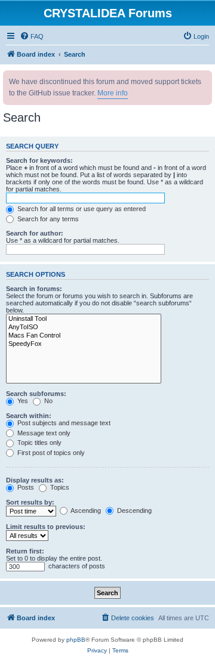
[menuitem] (32, 36)
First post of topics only (50, 452)
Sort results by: (30, 502)
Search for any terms (47, 218)
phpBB (75, 639)
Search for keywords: (39, 160)
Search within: (28, 415)
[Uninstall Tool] (83, 319)
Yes (22, 400)
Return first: (25, 551)
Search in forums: (34, 288)
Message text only (43, 433)
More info (112, 93)
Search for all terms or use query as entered (81, 208)
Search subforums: (36, 393)
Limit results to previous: (45, 526)
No (47, 400)
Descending (133, 510)
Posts (25, 487)
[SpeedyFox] (83, 344)
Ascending (85, 510)
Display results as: (35, 480)
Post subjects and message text (63, 422)
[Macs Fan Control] (83, 336)
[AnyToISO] (83, 327)
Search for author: (34, 233)
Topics (58, 487)
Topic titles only (39, 442)
